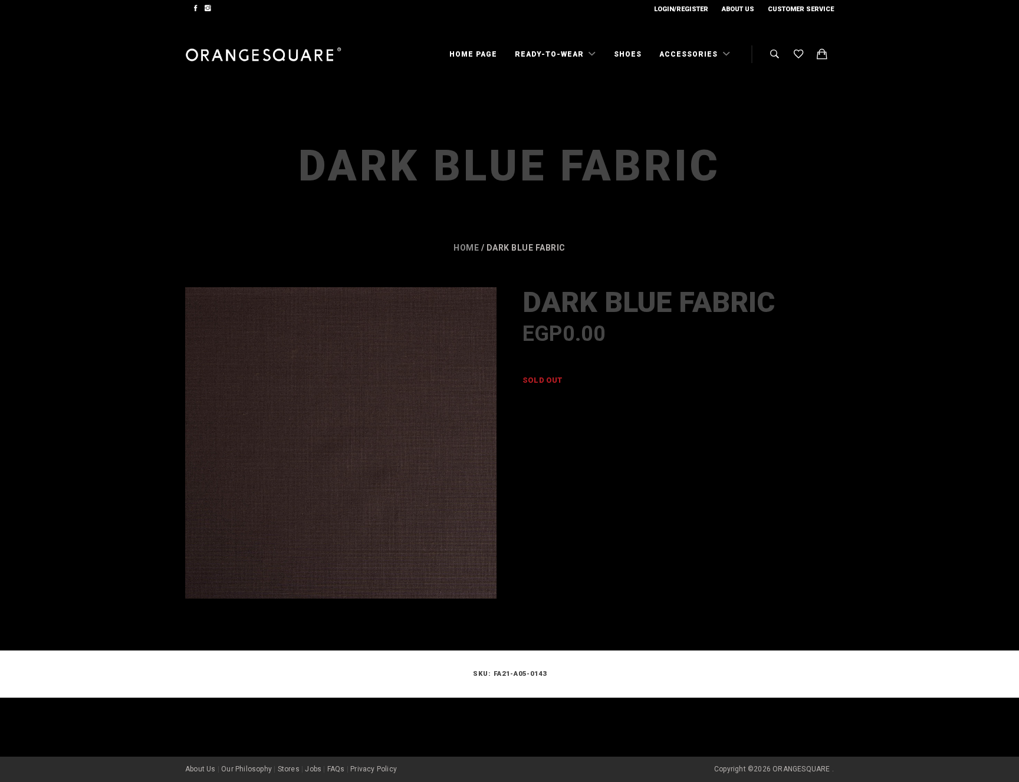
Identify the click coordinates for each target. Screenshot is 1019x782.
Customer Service (801, 9)
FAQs (336, 769)
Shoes (628, 54)
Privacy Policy (373, 769)
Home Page (473, 54)
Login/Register (681, 9)
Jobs (313, 769)
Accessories (689, 54)
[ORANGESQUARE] (263, 55)
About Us (738, 9)
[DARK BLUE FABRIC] (341, 443)
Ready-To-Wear (550, 54)
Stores (289, 769)
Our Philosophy (246, 769)
